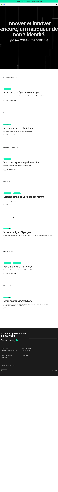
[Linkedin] (52, 370)
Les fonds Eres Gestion (26, 350)
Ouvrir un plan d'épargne (26, 348)
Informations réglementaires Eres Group (9, 350)
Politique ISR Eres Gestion (7, 352)
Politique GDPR (5, 357)
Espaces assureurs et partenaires (8, 365)
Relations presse (25, 355)
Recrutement (24, 352)
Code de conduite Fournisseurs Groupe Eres (10, 359)
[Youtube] (56, 370)
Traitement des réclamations (7, 355)
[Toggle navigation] (47, 4)
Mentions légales (5, 348)
